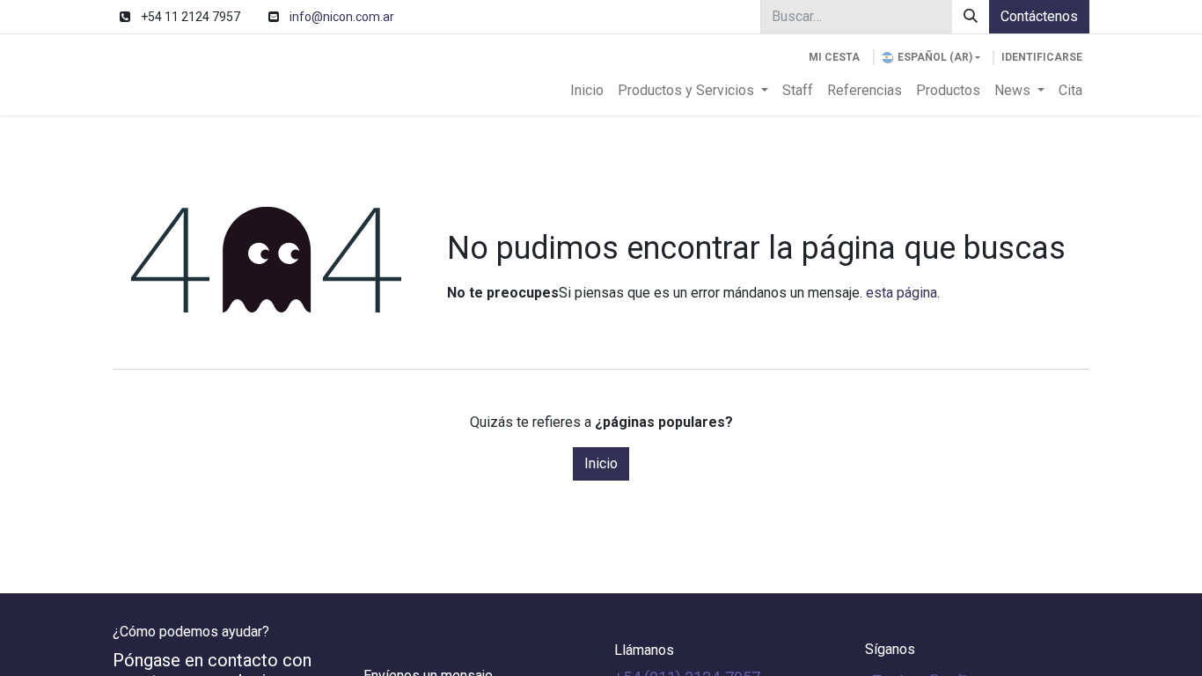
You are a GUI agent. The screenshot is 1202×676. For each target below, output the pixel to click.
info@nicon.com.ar (342, 17)
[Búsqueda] (970, 16)
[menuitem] (587, 90)
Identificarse (1041, 57)
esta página (901, 292)
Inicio (601, 463)
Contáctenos (1039, 16)
